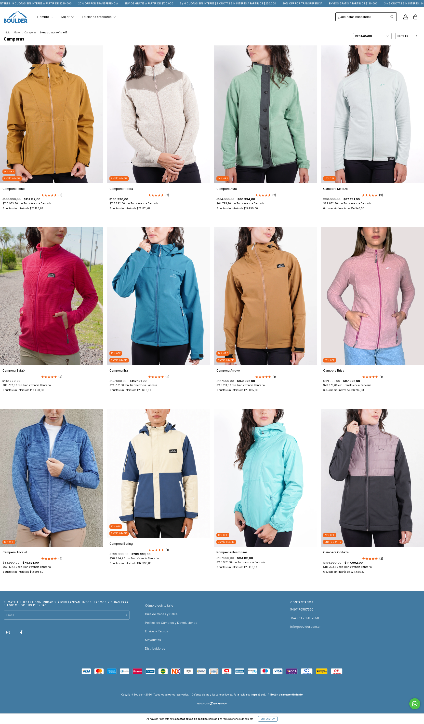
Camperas (30, 32)
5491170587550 (301, 609)
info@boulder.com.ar (305, 626)
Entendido (268, 719)
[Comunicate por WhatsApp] (414, 703)
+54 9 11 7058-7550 (304, 618)
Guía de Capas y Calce (161, 614)
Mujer (65, 17)
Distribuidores (155, 648)
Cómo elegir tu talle (159, 605)
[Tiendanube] (212, 704)
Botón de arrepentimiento (286, 694)
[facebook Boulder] (21, 632)
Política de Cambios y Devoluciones (171, 623)
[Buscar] (392, 17)
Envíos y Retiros (156, 631)
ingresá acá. (258, 694)
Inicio (7, 32)
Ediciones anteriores (97, 17)
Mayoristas (153, 640)
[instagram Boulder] (8, 632)
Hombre (43, 17)
